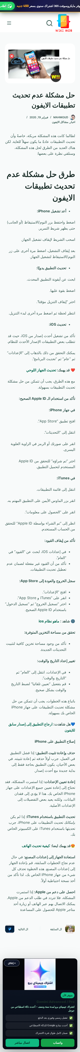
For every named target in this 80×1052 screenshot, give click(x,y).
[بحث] (49, 23)
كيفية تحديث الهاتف (36, 845)
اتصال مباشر (22, 1042)
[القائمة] (9, 23)
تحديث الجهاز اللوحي (41, 370)
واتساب (57, 1042)
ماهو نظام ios (49, 621)
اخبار (72, 122)
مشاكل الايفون (60, 122)
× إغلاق (12, 963)
